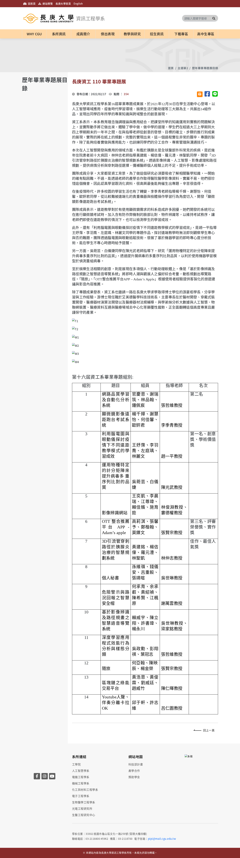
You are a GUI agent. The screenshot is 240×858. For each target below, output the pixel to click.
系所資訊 (59, 33)
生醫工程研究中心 (83, 814)
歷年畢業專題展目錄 (205, 68)
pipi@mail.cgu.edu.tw (162, 838)
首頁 (171, 68)
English (78, 3)
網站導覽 (47, 3)
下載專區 (181, 33)
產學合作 (134, 770)
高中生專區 (205, 33)
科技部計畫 (135, 764)
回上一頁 (209, 730)
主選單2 (183, 68)
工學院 (76, 764)
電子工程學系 (80, 795)
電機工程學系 (80, 776)
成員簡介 (83, 33)
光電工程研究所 (82, 808)
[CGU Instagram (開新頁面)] (44, 776)
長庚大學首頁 (63, 3)
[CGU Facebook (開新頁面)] (37, 776)
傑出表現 (108, 33)
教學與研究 (132, 33)
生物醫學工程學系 (83, 802)
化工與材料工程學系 (85, 789)
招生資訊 (157, 33)
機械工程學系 (80, 783)
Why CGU (34, 33)
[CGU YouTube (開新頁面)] (52, 776)
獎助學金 (134, 776)
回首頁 (31, 3)
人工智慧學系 (80, 770)
